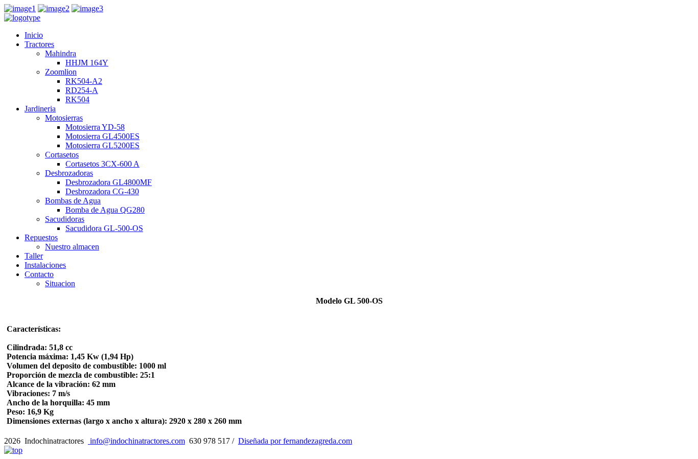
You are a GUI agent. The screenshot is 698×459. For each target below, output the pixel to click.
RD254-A (81, 90)
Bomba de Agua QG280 (105, 209)
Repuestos (41, 237)
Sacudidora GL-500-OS (104, 228)
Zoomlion (61, 71)
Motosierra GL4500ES (102, 136)
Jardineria (40, 108)
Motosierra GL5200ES (102, 145)
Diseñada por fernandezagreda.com (295, 441)
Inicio (34, 35)
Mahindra (60, 53)
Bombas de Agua (73, 200)
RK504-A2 (83, 81)
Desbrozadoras (69, 173)
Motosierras (64, 117)
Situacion (60, 283)
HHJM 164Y (86, 62)
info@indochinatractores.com (136, 441)
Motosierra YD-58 (95, 127)
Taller (34, 255)
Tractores (39, 44)
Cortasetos (62, 154)
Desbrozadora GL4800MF (108, 182)
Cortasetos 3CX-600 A (102, 163)
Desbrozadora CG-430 (102, 191)
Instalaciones (45, 265)
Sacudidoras (64, 219)
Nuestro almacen (72, 246)
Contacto (39, 274)
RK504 (77, 99)
